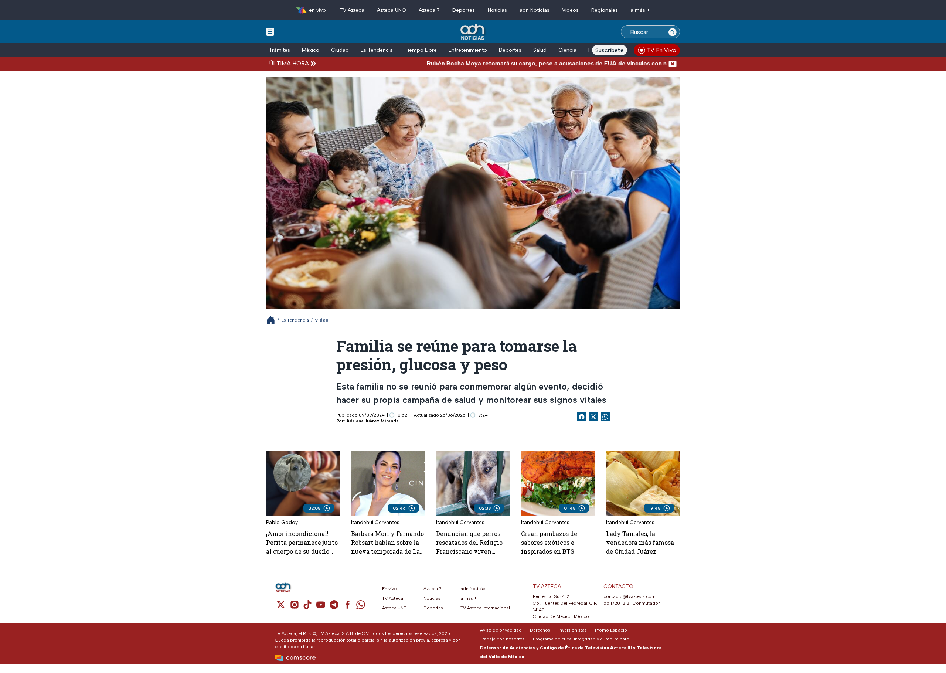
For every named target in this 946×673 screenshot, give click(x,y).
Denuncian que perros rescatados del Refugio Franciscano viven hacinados (469, 543)
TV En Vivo (661, 50)
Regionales (604, 10)
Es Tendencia (377, 50)
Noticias (497, 10)
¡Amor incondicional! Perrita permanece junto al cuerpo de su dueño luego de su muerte (302, 543)
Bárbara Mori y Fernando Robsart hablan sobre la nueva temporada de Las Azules (387, 543)
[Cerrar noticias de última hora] (672, 63)
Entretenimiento (468, 50)
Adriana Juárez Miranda (372, 421)
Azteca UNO (391, 10)
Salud (540, 50)
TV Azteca (352, 10)
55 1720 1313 (616, 603)
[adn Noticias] (473, 32)
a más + (640, 10)
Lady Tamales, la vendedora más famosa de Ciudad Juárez (640, 542)
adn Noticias (534, 10)
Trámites (279, 50)
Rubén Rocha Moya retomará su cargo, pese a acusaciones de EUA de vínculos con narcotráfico (528, 63)
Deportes (463, 10)
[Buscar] (672, 31)
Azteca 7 (429, 10)
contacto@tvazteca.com (629, 596)
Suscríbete (609, 50)
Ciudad (340, 50)
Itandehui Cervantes (375, 522)
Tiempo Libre (421, 50)
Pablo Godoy (282, 522)
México (310, 50)
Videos (570, 10)
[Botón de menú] (270, 31)
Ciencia (567, 50)
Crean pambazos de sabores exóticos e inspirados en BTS (549, 542)
